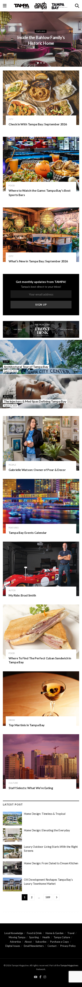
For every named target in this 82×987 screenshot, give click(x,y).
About (28, 941)
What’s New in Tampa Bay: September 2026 (38, 261)
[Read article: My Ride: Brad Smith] (41, 569)
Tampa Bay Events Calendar (28, 532)
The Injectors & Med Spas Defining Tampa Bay (35, 401)
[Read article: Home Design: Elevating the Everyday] (12, 835)
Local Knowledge (13, 933)
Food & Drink (34, 933)
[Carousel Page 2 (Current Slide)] (41, 63)
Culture (13, 783)
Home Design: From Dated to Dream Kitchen (51, 863)
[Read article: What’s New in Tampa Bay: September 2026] (41, 234)
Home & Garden (55, 933)
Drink (12, 720)
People (12, 465)
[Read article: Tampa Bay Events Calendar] (41, 506)
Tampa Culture (62, 937)
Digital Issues (12, 945)
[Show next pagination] (56, 897)
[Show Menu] (4, 5)
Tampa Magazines (69, 965)
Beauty (8, 396)
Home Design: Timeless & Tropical (44, 813)
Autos (12, 590)
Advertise (15, 941)
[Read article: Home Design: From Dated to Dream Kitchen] (12, 868)
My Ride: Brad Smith (22, 595)
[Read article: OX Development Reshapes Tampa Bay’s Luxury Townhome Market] (12, 884)
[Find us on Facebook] (40, 977)
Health (46, 937)
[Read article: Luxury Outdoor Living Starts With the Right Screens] (12, 851)
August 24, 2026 (10, 371)
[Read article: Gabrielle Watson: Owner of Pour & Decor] (41, 443)
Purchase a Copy (59, 941)
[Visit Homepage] (40, 6)
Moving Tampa (17, 937)
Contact (51, 945)
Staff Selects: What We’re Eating (31, 788)
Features (13, 528)
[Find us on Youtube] (35, 977)
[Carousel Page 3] (44, 63)
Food (12, 185)
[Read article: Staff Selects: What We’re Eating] (41, 761)
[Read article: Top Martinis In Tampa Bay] (41, 698)
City (41, 31)
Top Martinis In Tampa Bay (27, 725)
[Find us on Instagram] (44, 977)
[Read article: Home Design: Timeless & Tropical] (12, 818)
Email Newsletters (34, 945)
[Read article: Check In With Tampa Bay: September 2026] (41, 97)
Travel (70, 933)
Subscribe (40, 941)
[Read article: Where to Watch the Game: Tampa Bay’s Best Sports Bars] (41, 164)
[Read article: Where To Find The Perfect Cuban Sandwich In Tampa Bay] (41, 631)
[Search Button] (77, 5)
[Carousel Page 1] (38, 63)
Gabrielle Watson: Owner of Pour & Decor (37, 469)
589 (48, 897)
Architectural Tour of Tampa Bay (26, 366)
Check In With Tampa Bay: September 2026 (38, 124)
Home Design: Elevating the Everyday (47, 830)
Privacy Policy (68, 945)
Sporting (34, 937)
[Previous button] (6, 38)
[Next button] (76, 38)
